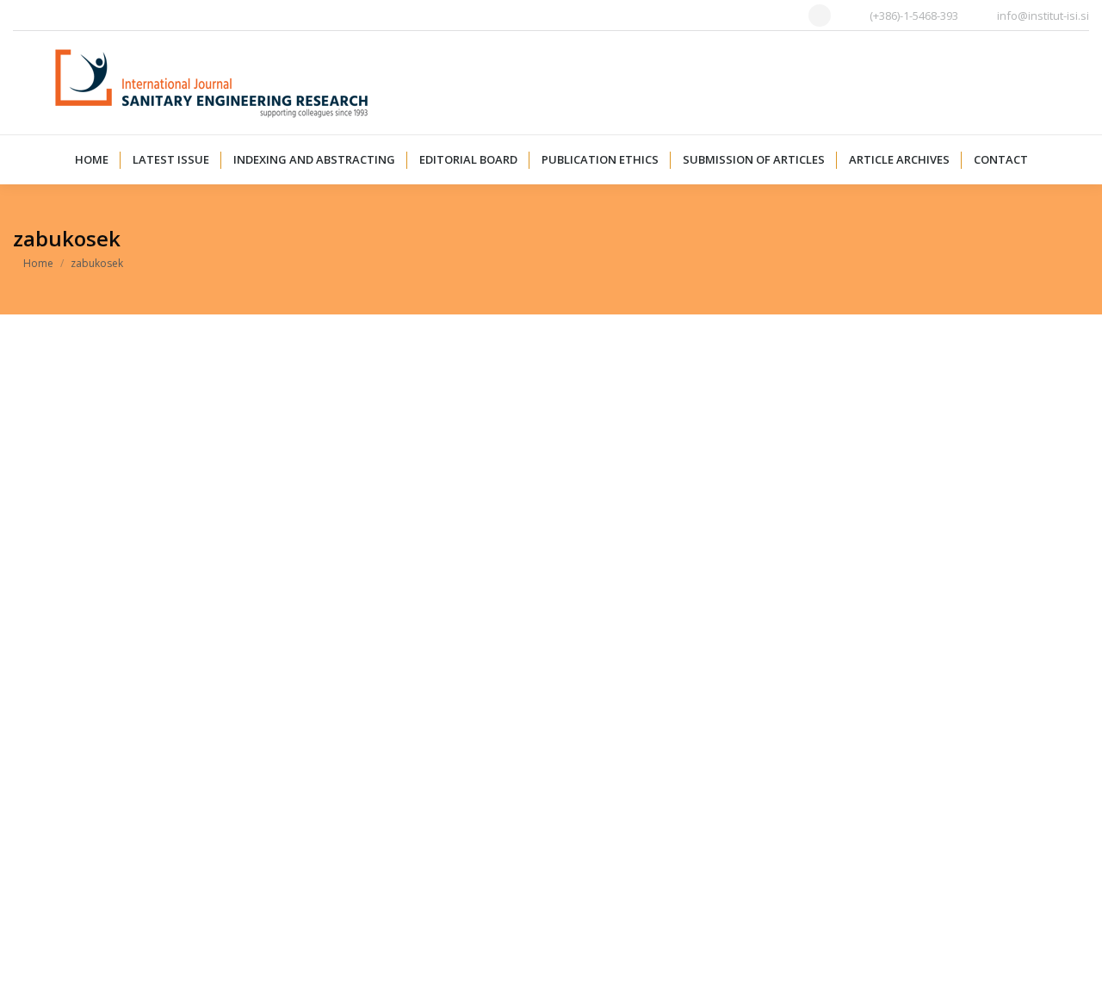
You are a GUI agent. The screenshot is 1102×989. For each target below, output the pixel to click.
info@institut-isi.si (1043, 15)
